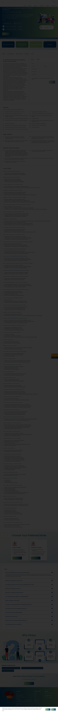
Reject (53, 709)
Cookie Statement (17, 709)
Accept (48, 709)
